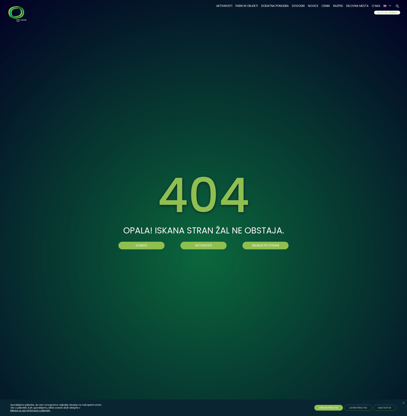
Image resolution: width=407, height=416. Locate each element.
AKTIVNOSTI (203, 245)
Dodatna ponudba (275, 6)
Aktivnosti (224, 6)
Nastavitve (384, 407)
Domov (141, 245)
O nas (376, 6)
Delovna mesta (357, 6)
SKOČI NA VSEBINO (387, 12)
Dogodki (298, 6)
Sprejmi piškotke (328, 407)
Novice (313, 6)
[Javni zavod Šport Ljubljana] (18, 14)
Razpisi (338, 6)
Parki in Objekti (246, 6)
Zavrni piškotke (358, 407)
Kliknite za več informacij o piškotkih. (30, 410)
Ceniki (325, 6)
